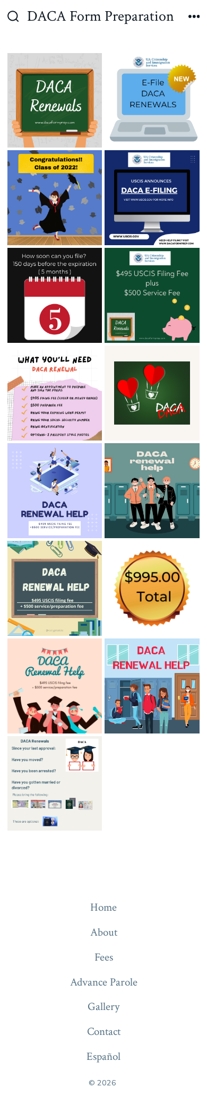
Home (103, 907)
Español (103, 1056)
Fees (103, 957)
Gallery (103, 1006)
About (103, 932)
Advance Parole (103, 982)
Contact (103, 1031)
